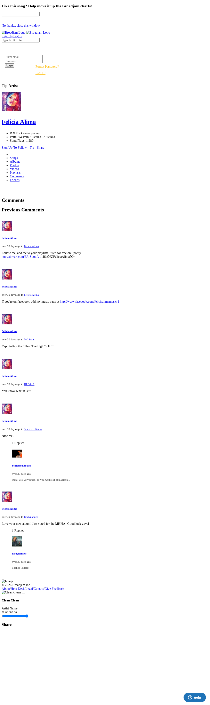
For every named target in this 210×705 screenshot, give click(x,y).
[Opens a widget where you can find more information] (194, 698)
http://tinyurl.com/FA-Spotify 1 (22, 256)
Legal (29, 588)
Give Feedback (54, 588)
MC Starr (29, 339)
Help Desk (18, 588)
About (6, 588)
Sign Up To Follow (14, 147)
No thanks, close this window (21, 25)
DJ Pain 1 (29, 384)
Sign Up (40, 73)
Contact (39, 588)
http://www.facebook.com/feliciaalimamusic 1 (89, 301)
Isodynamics (31, 516)
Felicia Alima (9, 238)
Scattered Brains (33, 429)
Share (40, 147)
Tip (32, 147)
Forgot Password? (47, 66)
